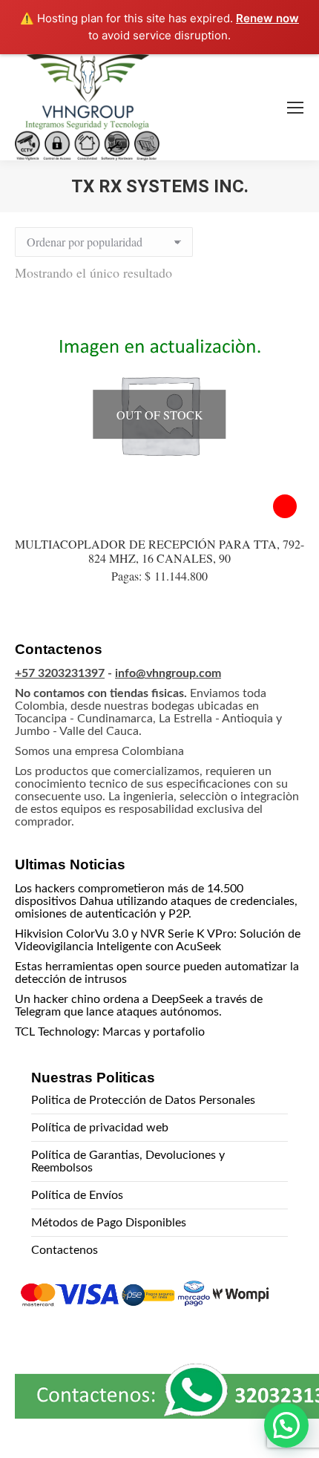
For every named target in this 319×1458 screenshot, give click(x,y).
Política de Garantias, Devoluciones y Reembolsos (128, 1161)
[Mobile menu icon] (295, 108)
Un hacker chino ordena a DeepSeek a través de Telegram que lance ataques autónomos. (139, 1005)
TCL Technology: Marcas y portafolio (110, 1032)
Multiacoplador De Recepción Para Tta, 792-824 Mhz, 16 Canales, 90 (159, 551)
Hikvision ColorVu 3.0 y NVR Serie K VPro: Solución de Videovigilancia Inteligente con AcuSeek (157, 940)
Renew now (267, 18)
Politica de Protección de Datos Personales (143, 1100)
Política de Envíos (77, 1195)
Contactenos (64, 1250)
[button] (286, 1425)
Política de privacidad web (99, 1128)
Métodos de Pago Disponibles (108, 1223)
